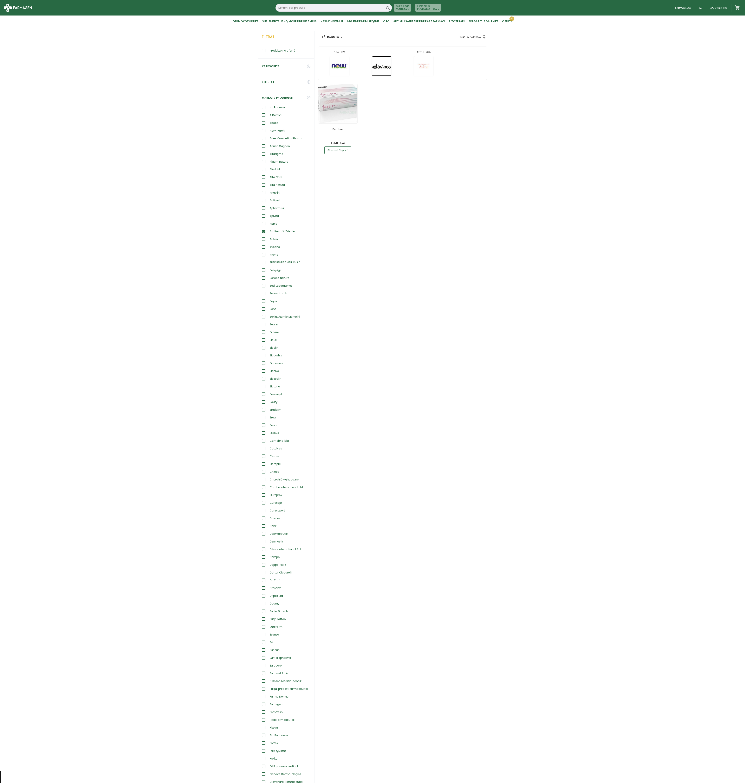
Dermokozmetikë (245, 21)
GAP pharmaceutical (284, 766)
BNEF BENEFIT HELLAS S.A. (285, 262)
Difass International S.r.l (285, 549)
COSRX (274, 433)
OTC (386, 21)
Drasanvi (275, 588)
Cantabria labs (279, 441)
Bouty (273, 402)
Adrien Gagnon (280, 146)
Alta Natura (277, 185)
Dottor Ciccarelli (281, 572)
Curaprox (276, 495)
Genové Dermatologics (285, 774)
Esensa (274, 634)
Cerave (275, 456)
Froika (273, 759)
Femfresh (276, 712)
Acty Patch (277, 131)
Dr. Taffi (275, 580)
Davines (275, 518)
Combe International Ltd (286, 487)
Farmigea (276, 704)
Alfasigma (276, 154)
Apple (273, 224)
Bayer (273, 301)
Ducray (274, 603)
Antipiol (275, 200)
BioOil (273, 340)
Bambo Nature (279, 278)
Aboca (274, 123)
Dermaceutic (279, 534)
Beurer (274, 324)
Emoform (276, 627)
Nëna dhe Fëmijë (332, 21)
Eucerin (275, 650)
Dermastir (276, 541)
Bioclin (274, 348)
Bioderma (276, 363)
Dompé (275, 557)
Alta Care (276, 177)
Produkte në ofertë (282, 51)
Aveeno (275, 247)
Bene (273, 309)
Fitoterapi (457, 21)
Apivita (274, 216)
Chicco (274, 472)
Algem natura (279, 162)
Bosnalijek (276, 394)
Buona (274, 425)
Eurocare (276, 665)
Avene (274, 255)
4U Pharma (277, 107)
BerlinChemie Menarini (285, 317)
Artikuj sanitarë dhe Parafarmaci (419, 21)
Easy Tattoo (278, 619)
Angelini (275, 193)
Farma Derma (279, 696)
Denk (273, 526)
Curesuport (277, 510)
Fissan (274, 728)
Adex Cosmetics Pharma (286, 138)
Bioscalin (275, 379)
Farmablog (683, 8)
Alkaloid (275, 169)
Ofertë (507, 21)
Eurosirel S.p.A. (279, 673)
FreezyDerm (278, 751)
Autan (274, 239)
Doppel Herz (278, 565)
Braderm (275, 410)
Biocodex (276, 355)
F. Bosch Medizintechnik (285, 681)
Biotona (275, 386)
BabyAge (276, 270)
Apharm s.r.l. (278, 208)
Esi (271, 642)
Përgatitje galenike (483, 21)
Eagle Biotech (279, 611)
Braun (273, 417)
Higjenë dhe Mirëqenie (363, 21)
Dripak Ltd (276, 596)
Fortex (274, 743)
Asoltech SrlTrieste (282, 231)
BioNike (274, 332)
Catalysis (276, 448)
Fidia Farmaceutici (282, 720)
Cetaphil (275, 464)
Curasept (276, 503)
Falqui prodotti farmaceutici (289, 689)
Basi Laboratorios (281, 286)
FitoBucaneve (279, 735)
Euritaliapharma (280, 658)
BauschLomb (278, 293)
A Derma (276, 115)
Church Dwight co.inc (284, 479)
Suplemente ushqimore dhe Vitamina (289, 21)
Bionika (274, 371)
